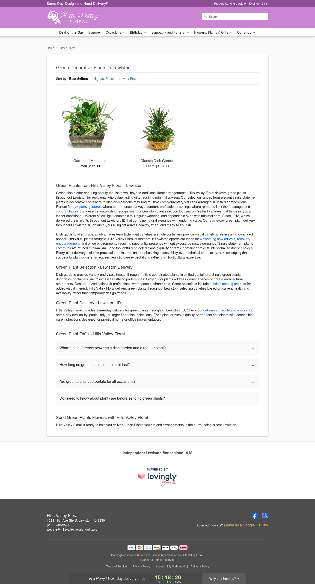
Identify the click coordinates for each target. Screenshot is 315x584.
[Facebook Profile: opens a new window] (255, 515)
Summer (94, 32)
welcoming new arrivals (217, 238)
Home (50, 48)
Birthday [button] (136, 32)
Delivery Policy (199, 566)
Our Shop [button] (244, 32)
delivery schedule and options (225, 310)
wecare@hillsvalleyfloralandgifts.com (73, 529)
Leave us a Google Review (246, 525)
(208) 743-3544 (58, 525)
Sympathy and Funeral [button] (169, 32)
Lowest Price (128, 78)
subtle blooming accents (228, 283)
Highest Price (103, 78)
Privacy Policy (141, 566)
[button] (303, 564)
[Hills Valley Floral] (80, 17)
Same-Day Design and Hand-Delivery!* (78, 3)
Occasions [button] (114, 32)
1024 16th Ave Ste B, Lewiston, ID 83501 (77, 520)
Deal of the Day (71, 32)
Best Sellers (78, 78)
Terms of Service (116, 566)
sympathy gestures (87, 206)
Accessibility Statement (170, 566)
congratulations (67, 211)
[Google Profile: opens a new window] (265, 515)
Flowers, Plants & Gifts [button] (211, 32)
